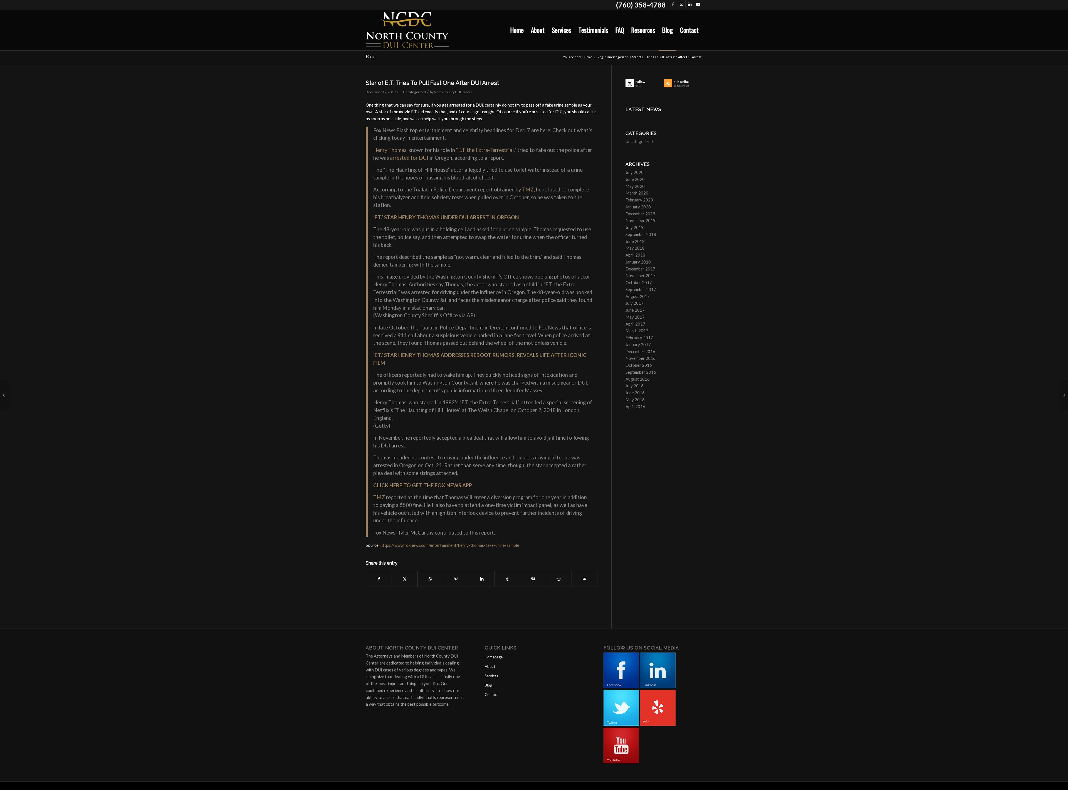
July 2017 (635, 303)
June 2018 (635, 241)
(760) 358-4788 (641, 5)
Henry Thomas (389, 150)
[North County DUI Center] (407, 30)
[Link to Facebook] (673, 4)
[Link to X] (681, 4)
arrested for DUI (409, 158)
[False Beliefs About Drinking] (4, 395)
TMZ (528, 189)
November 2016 (641, 358)
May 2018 (635, 247)
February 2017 (639, 337)
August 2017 (638, 296)
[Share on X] (404, 579)
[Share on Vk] (533, 579)
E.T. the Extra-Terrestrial (486, 150)
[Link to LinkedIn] (690, 4)
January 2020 (638, 206)
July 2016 (635, 385)
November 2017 (641, 275)
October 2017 (639, 282)
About (490, 666)
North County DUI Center (453, 92)
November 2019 (641, 220)
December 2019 (640, 213)
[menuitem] (517, 30)
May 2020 (635, 186)
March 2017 (637, 330)
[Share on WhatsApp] (430, 579)
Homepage (494, 657)
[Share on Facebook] (379, 579)
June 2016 (635, 392)
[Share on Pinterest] (456, 579)
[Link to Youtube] (698, 4)
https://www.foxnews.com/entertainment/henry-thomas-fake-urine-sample (449, 545)
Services (491, 676)
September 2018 (641, 234)
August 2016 (638, 379)
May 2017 (635, 316)
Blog (370, 56)
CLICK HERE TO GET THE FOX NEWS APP (422, 485)
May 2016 (635, 399)
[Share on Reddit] (559, 579)
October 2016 (639, 365)
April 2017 (635, 323)
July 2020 (635, 172)
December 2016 (640, 351)
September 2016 (641, 372)
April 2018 (635, 254)
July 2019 (635, 227)
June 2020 (635, 179)
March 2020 (637, 192)
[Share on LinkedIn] (481, 579)
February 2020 (639, 199)
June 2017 (635, 309)
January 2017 (638, 344)
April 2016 (635, 406)
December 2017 (640, 268)
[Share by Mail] (584, 579)
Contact (491, 694)
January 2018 (638, 261)
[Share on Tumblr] (507, 579)
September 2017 (641, 289)
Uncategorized (414, 92)
